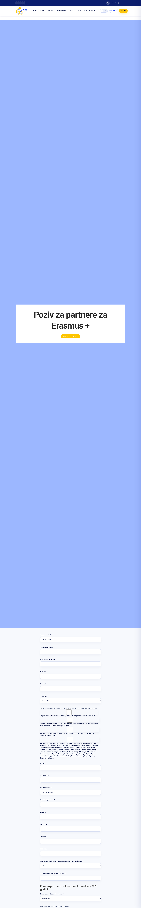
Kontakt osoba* (45, 635)
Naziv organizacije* (47, 647)
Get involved (61, 11)
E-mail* (42, 763)
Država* (43, 684)
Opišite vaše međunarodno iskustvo (53, 873)
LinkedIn (43, 836)
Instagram (43, 849)
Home (35, 11)
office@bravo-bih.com (120, 3)
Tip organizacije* (46, 787)
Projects (50, 11)
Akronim (43, 672)
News (72, 11)
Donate (123, 11)
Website (43, 812)
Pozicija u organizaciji (47, 659)
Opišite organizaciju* (47, 800)
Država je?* (44, 696)
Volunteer (113, 11)
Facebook (43, 824)
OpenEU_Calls (82, 11)
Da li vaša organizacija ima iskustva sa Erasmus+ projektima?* (62, 861)
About (42, 11)
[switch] (104, 11)
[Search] (108, 3)
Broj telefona (44, 775)
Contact (92, 11)
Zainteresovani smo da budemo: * (52, 894)
